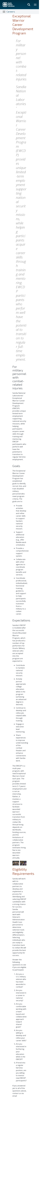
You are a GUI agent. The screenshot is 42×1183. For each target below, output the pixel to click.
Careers (10, 11)
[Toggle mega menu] (35, 4)
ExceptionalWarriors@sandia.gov (28, 1098)
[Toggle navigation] (4, 11)
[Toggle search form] (28, 4)
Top (32, 1095)
